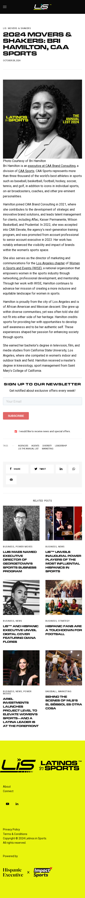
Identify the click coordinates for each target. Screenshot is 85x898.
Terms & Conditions (15, 834)
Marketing (47, 449)
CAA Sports (26, 171)
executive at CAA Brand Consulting (52, 166)
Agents (35, 446)
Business (8, 546)
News (61, 546)
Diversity (47, 446)
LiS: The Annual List (28, 449)
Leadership (61, 446)
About (7, 786)
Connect (8, 791)
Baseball (51, 691)
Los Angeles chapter (50, 263)
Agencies (23, 446)
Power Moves (24, 546)
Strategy (64, 621)
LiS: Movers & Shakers (17, 28)
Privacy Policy (11, 829)
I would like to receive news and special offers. (45, 431)
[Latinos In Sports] (42, 7)
